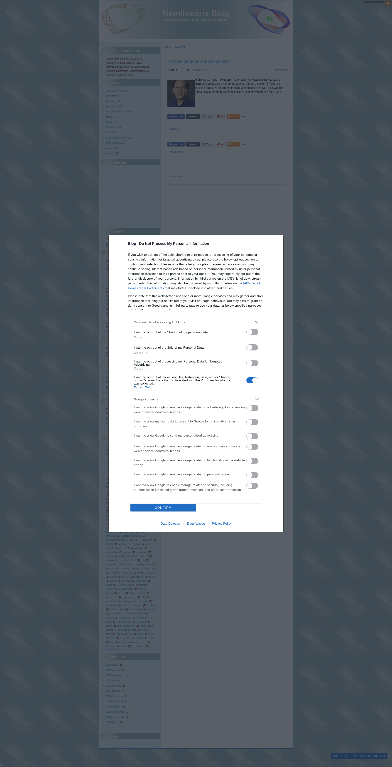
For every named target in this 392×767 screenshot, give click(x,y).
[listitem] (196, 322)
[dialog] (196, 383)
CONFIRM (163, 507)
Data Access (196, 523)
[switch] (252, 332)
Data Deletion (170, 523)
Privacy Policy (222, 523)
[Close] (274, 244)
